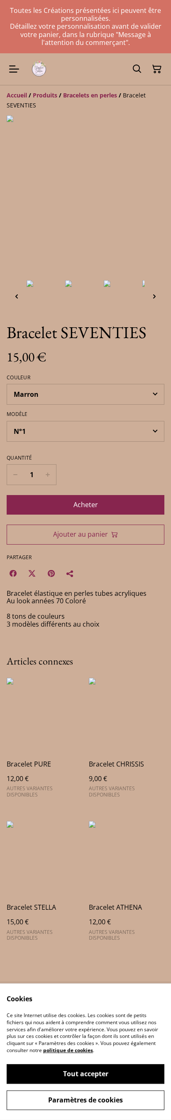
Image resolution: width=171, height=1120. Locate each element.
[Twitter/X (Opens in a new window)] (32, 573)
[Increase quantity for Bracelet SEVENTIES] (47, 474)
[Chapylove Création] (39, 69)
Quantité (19, 458)
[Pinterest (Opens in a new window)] (51, 573)
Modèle (17, 414)
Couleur (18, 378)
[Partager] (70, 573)
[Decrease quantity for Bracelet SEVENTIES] (15, 474)
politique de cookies (68, 1050)
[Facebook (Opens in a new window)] (13, 573)
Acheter (85, 504)
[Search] (137, 69)
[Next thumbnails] (154, 296)
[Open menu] (14, 69)
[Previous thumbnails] (17, 296)
